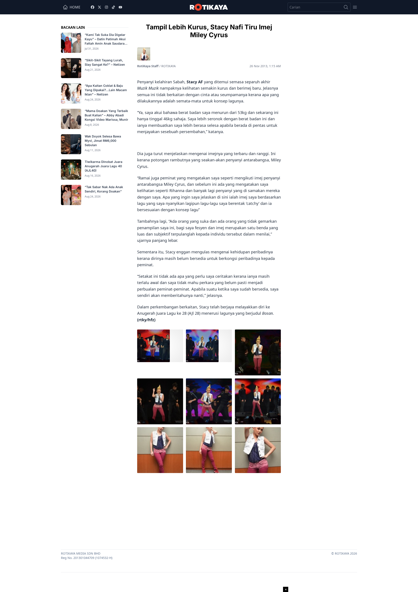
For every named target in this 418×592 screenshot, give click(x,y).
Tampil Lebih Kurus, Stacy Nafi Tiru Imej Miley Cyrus (209, 31)
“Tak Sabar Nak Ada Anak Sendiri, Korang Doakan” (104, 189)
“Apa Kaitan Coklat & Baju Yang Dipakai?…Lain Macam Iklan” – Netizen (106, 90)
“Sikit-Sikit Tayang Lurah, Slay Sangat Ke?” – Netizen (105, 62)
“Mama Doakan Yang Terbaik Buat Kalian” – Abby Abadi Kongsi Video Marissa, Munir (106, 115)
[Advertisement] (209, 510)
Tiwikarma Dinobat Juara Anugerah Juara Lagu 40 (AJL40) (103, 166)
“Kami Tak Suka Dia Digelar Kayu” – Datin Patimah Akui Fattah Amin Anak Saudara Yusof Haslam (105, 39)
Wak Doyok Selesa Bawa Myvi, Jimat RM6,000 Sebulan (103, 140)
